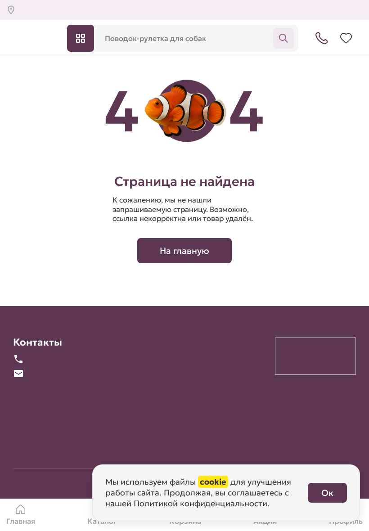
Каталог (80, 38)
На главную (184, 250)
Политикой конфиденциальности (200, 503)
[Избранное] (346, 38)
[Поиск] (283, 38)
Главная (20, 521)
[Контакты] (322, 38)
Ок (327, 492)
